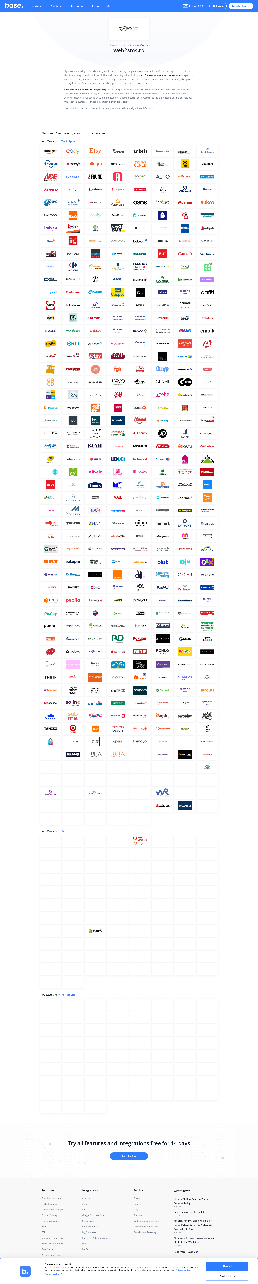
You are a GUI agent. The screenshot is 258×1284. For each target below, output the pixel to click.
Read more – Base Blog (186, 1251)
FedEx (85, 1249)
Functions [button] (36, 6)
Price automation (50, 1220)
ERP (43, 1232)
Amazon (86, 1198)
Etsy (84, 1209)
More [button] (110, 6)
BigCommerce (89, 1232)
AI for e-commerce (51, 1254)
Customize (225, 1276)
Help (136, 1203)
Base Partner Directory (145, 1232)
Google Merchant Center (94, 1215)
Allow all (227, 1266)
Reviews (138, 1215)
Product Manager (50, 1215)
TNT (84, 1254)
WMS (44, 1226)
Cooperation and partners (146, 1226)
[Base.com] (14, 6)
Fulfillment (68, 994)
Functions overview (51, 1198)
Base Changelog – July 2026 (189, 1211)
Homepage (115, 45)
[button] (194, 6)
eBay (84, 1203)
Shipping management (53, 1237)
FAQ (136, 1209)
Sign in (220, 5)
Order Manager (49, 1203)
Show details (52, 1274)
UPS (84, 1243)
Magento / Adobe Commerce (96, 1237)
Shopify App (88, 1220)
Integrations (78, 6)
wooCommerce (90, 1226)
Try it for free (239, 5)
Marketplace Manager (52, 1209)
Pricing (96, 6)
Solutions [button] (56, 6)
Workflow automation (53, 1243)
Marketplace (69, 141)
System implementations (146, 1220)
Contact (137, 1198)
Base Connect (48, 1249)
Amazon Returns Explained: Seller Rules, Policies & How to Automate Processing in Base (193, 1225)
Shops (65, 831)
